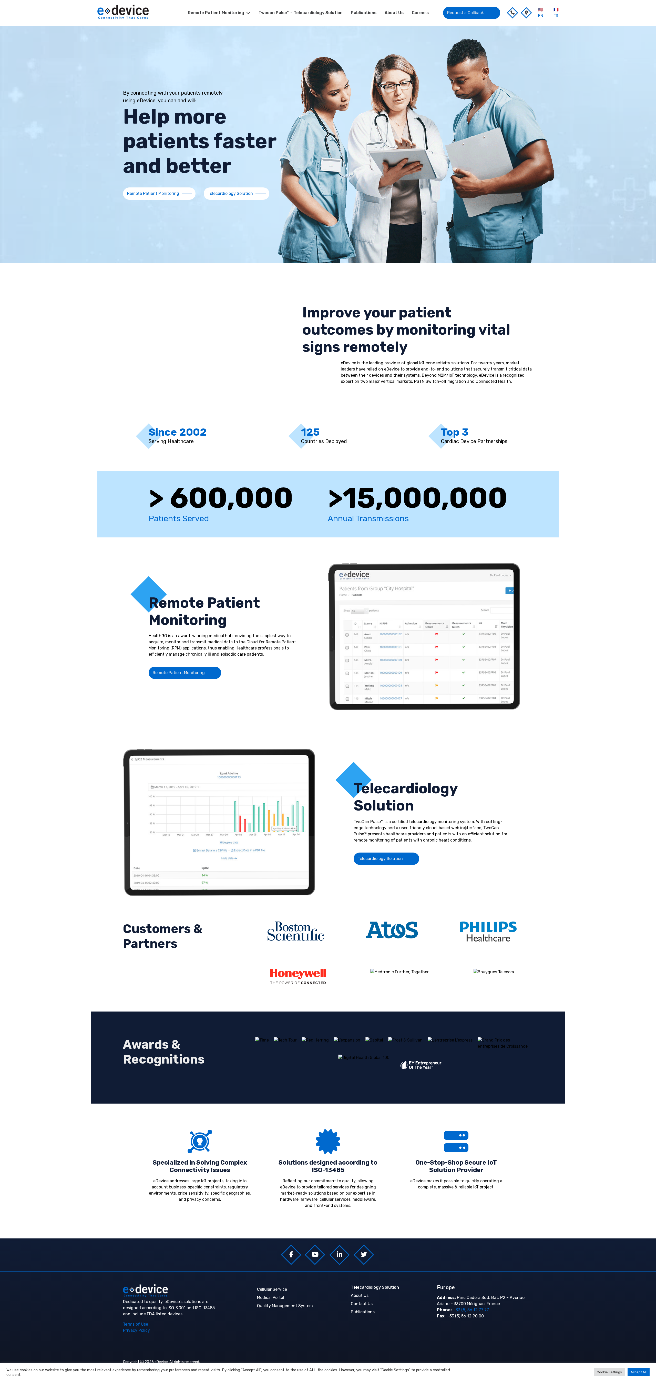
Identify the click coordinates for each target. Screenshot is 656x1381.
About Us (394, 12)
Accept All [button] (639, 1372)
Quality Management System (285, 1305)
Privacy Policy (136, 1330)
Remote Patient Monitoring (216, 12)
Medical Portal (270, 1297)
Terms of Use (135, 1324)
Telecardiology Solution (230, 193)
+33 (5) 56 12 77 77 (470, 1309)
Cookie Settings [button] (609, 1372)
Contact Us (362, 1303)
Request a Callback (465, 12)
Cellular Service (272, 1289)
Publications (363, 12)
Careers (420, 12)
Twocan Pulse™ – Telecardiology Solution (301, 12)
